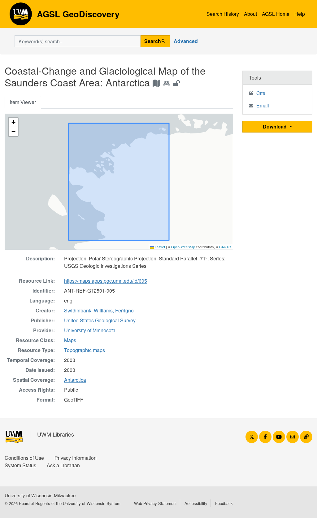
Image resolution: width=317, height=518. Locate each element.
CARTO (225, 246)
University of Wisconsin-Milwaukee (40, 495)
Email (262, 105)
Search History (222, 13)
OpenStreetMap (183, 246)
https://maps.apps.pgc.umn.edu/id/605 (105, 280)
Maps (70, 340)
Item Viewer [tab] (23, 102)
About (250, 13)
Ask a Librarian (63, 465)
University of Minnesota (89, 330)
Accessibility (196, 503)
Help (299, 13)
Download (275, 126)
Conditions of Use (24, 457)
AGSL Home (275, 13)
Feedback (224, 503)
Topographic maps (84, 350)
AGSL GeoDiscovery (20, 16)
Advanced (186, 41)
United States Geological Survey (100, 320)
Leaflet (159, 246)
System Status (20, 465)
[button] (13, 122)
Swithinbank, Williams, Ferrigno (99, 310)
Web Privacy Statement (155, 503)
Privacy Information (75, 457)
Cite (260, 93)
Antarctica (75, 379)
